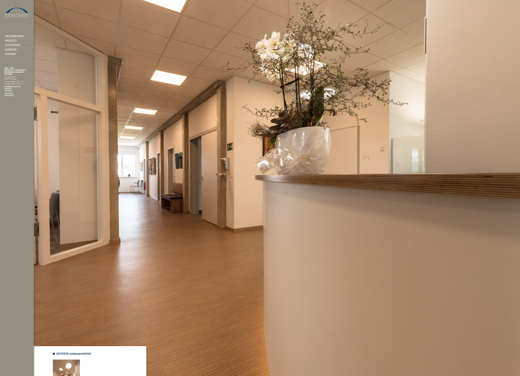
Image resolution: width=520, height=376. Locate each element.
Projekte (11, 40)
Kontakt (10, 54)
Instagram (8, 90)
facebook (7, 88)
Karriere (11, 49)
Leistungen (12, 45)
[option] (260, 188)
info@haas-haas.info (12, 86)
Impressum (8, 93)
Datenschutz (9, 95)
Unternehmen (14, 36)
